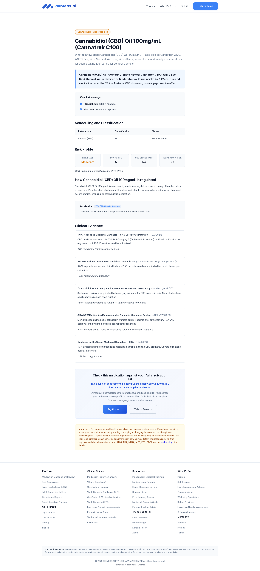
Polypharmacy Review (143, 497)
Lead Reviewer (139, 517)
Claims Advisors (185, 492)
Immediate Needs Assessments (193, 507)
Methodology (139, 522)
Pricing (184, 6)
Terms (181, 532)
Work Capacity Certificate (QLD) (103, 492)
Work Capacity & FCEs (98, 502)
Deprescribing (139, 492)
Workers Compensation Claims (102, 517)
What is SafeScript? (97, 482)
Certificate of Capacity (98, 487)
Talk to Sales (205, 6)
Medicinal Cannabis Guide (145, 502)
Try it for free (48, 512)
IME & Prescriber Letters (54, 492)
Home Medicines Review (144, 487)
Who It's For (166, 6)
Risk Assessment (50, 482)
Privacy (181, 527)
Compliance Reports (52, 497)
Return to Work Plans (97, 512)
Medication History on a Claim (102, 477)
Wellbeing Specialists (188, 497)
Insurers (181, 477)
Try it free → (115, 409)
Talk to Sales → (143, 409)
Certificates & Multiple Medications (104, 497)
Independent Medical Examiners (148, 477)
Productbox (131, 565)
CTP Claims (93, 522)
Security (182, 522)
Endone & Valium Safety (144, 507)
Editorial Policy (139, 527)
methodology (167, 442)
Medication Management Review (58, 477)
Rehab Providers (186, 502)
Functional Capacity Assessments (103, 507)
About (135, 532)
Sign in (45, 527)
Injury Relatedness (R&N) (54, 487)
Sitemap (141, 565)
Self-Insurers (184, 482)
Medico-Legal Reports (143, 482)
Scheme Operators (187, 512)
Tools (149, 6)
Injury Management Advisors (192, 487)
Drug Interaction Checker (54, 502)
